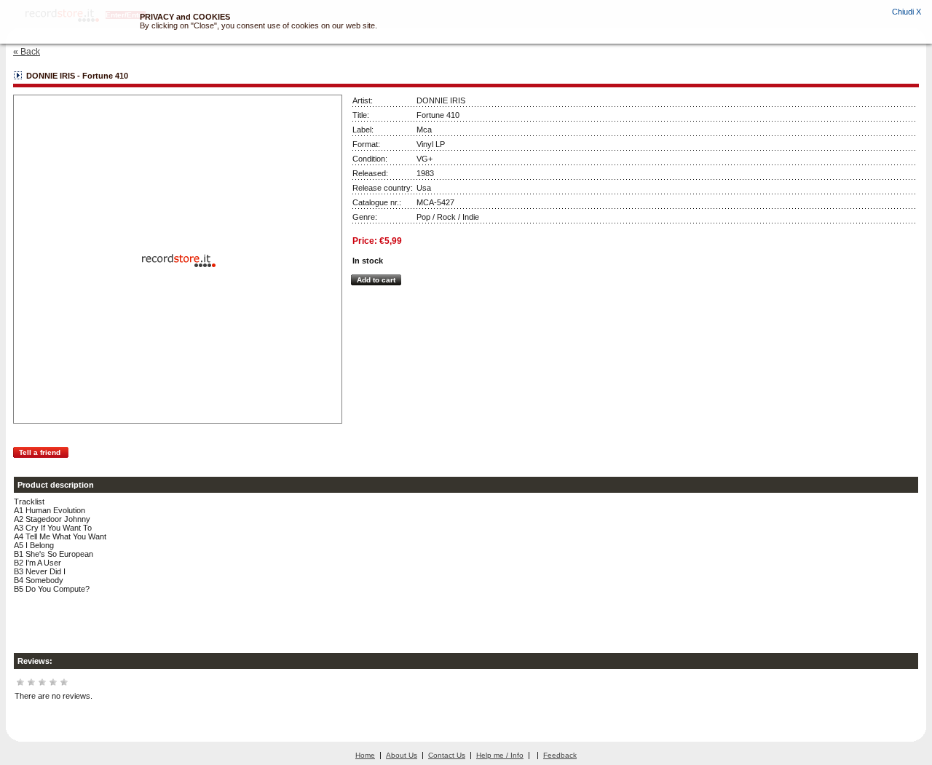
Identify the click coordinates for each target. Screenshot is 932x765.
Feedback (560, 755)
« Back (26, 52)
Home (365, 755)
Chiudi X (906, 11)
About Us (401, 755)
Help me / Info (500, 755)
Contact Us (446, 755)
